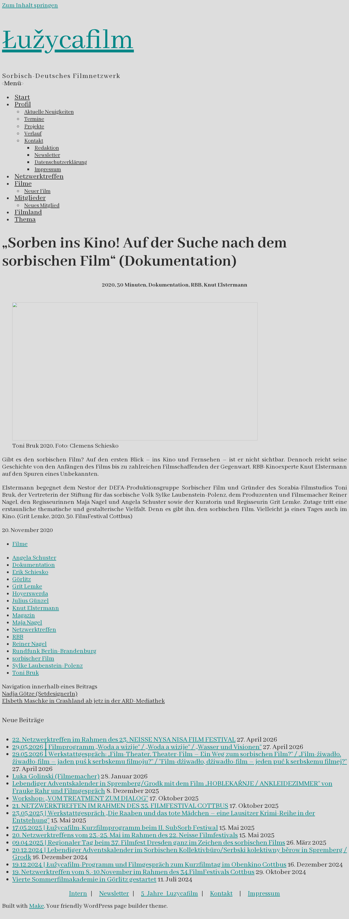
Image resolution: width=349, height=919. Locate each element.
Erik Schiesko (30, 572)
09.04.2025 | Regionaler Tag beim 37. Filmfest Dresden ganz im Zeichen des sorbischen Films (148, 842)
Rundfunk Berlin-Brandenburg (54, 651)
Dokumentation (33, 565)
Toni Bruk (25, 673)
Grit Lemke (27, 587)
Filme (20, 544)
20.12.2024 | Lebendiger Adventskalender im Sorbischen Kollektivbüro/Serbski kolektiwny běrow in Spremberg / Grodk (179, 854)
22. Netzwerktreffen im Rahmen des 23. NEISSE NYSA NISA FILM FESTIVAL (124, 739)
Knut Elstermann (35, 608)
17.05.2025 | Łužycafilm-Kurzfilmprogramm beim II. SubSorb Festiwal (115, 828)
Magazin (23, 615)
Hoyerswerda (30, 594)
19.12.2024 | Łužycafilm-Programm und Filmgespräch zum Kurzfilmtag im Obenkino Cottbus (149, 864)
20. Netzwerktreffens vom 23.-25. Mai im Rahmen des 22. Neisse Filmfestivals (125, 835)
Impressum (264, 894)
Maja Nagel (27, 623)
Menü (12, 83)
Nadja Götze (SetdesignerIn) (39, 694)
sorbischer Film (33, 659)
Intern (78, 894)
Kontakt (221, 894)
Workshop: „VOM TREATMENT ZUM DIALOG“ (80, 798)
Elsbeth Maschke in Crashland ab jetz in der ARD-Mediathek (83, 701)
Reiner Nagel (29, 644)
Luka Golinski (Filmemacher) (56, 776)
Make (36, 906)
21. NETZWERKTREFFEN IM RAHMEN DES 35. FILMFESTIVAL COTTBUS (120, 806)
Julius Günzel (30, 601)
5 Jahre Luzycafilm (169, 894)
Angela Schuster (34, 558)
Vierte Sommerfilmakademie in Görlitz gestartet (84, 879)
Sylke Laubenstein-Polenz (47, 666)
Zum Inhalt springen (30, 5)
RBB (17, 637)
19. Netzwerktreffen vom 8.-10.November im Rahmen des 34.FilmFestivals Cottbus (133, 872)
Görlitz (21, 579)
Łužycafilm (68, 40)
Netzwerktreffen (34, 630)
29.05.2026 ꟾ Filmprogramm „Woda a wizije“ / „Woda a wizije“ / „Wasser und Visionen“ (137, 747)
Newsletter (114, 894)
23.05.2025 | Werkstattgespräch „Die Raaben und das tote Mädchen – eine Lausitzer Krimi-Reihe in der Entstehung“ (163, 817)
